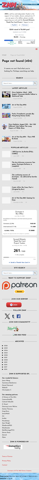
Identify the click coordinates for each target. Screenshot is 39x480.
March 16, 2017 (17, 181)
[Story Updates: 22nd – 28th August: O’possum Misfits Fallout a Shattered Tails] (6, 94)
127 (24, 168)
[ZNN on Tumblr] (12, 318)
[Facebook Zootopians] (13, 330)
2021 (5, 357)
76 (24, 181)
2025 (6, 348)
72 (22, 191)
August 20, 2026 (17, 141)
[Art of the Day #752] (6, 106)
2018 (5, 365)
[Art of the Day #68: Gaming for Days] (6, 200)
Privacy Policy (6, 461)
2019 (5, 362)
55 (26, 202)
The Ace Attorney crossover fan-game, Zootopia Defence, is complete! (23, 164)
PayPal (14, 25)
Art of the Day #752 (19, 105)
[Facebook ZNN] (18, 318)
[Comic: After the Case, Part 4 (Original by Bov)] (6, 190)
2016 (5, 369)
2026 (6, 346)
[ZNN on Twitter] (7, 318)
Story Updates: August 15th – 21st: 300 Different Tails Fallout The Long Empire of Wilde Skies (22, 126)
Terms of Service (7, 456)
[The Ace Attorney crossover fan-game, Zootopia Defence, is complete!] (6, 165)
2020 (6, 360)
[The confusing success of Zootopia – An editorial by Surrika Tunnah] (6, 177)
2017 (5, 367)
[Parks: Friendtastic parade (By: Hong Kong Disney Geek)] (6, 115)
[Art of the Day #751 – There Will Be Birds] (6, 139)
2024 (6, 350)
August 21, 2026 (14, 130)
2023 (6, 353)
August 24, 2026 (17, 118)
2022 (6, 355)
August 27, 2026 (17, 107)
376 (23, 156)
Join (15, 305)
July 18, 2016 (16, 191)
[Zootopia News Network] (19, 9)
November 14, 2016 (18, 202)
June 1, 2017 (16, 156)
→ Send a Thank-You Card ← (19, 262)
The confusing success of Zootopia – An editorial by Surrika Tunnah (24, 177)
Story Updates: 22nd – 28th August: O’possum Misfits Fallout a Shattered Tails (24, 94)
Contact (4, 465)
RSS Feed (22, 335)
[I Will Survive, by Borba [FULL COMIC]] (6, 154)
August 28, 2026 (17, 98)
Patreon (25, 25)
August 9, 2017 (17, 168)
